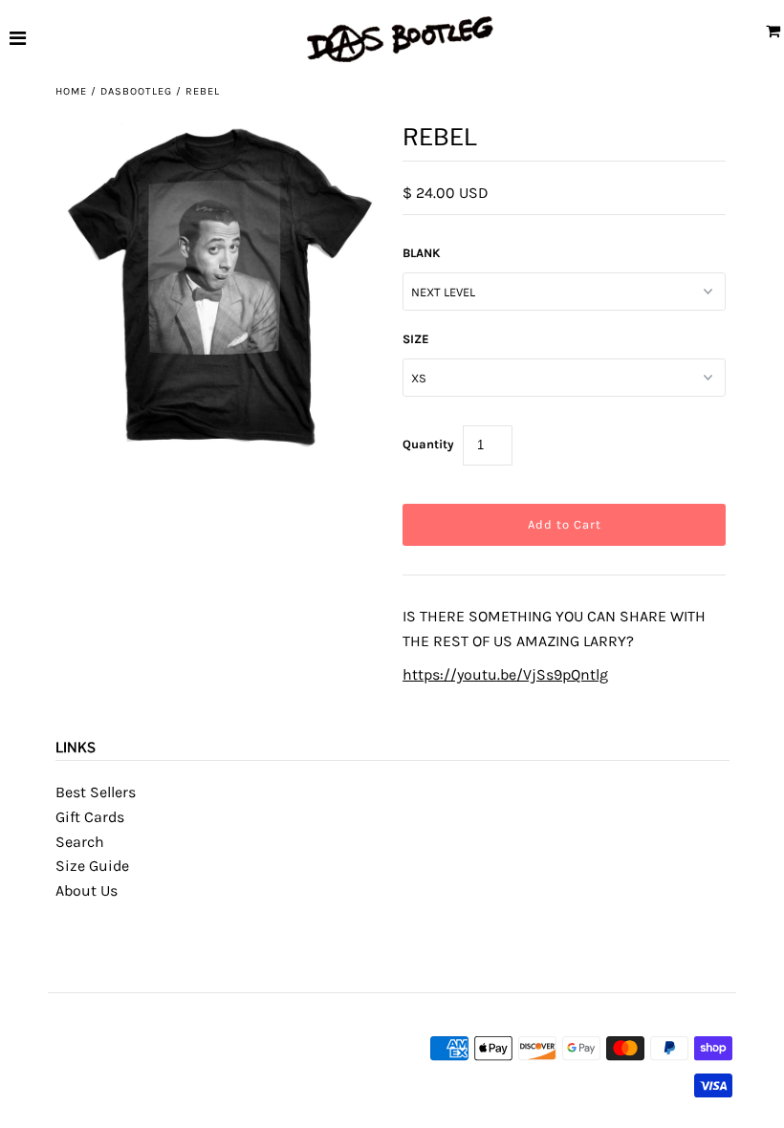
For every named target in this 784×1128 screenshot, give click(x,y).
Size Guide (92, 866)
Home (71, 91)
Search (79, 842)
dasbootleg (136, 91)
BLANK (422, 253)
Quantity (428, 444)
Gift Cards (89, 817)
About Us (86, 890)
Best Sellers (95, 792)
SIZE (416, 339)
